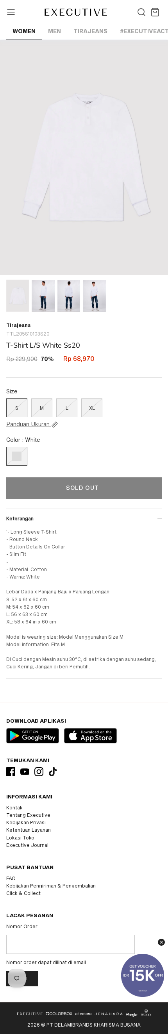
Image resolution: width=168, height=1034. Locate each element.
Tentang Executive (28, 815)
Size (12, 391)
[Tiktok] (52, 771)
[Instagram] (38, 771)
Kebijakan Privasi (26, 822)
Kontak (14, 807)
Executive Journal (27, 845)
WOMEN (24, 31)
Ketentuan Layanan (28, 829)
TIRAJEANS (90, 31)
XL (92, 408)
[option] (84, 157)
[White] (16, 456)
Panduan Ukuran (28, 424)
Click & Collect (23, 893)
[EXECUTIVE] (75, 12)
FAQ (11, 878)
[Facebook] (10, 771)
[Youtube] (24, 771)
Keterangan (20, 518)
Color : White (23, 439)
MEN (54, 31)
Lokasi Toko (20, 837)
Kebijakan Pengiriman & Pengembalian (51, 885)
